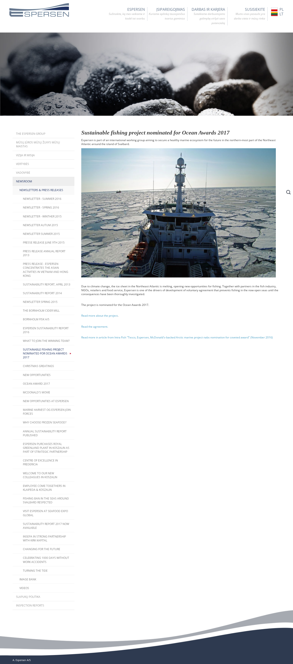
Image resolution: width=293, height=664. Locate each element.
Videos (24, 588)
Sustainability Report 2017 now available (46, 526)
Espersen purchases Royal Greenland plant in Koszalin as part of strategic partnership (46, 448)
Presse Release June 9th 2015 (44, 242)
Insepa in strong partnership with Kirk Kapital (44, 538)
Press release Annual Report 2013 (44, 253)
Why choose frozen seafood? (44, 422)
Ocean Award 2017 (36, 384)
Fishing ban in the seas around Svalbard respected (46, 500)
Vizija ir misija (25, 155)
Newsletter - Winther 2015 (42, 216)
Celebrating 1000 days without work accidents (46, 560)
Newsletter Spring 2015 (40, 302)
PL (281, 9)
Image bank (27, 579)
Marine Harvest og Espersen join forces (47, 412)
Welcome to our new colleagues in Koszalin (40, 475)
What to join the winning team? (46, 341)
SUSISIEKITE (249, 13)
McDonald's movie (36, 392)
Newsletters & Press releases (41, 190)
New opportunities (37, 375)
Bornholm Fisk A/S (36, 319)
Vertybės (22, 164)
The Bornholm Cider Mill (41, 311)
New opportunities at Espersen (46, 401)
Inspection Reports (30, 605)
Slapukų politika (28, 597)
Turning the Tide (35, 571)
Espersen (127, 13)
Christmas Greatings (38, 366)
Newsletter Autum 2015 (40, 225)
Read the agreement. (94, 327)
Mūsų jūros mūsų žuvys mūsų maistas (38, 144)
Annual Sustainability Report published (45, 433)
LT (281, 14)
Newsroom (24, 181)
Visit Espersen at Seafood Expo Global (45, 513)
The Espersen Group (30, 134)
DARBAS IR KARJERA (208, 16)
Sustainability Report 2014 (42, 293)
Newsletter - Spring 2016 (41, 207)
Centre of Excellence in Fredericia (40, 462)
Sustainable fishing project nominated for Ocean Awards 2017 (45, 353)
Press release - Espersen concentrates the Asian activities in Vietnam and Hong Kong (45, 269)
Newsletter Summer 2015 (41, 234)
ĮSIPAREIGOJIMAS (167, 13)
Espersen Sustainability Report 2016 (46, 330)
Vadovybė (23, 173)
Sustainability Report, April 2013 (46, 284)
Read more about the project (99, 316)
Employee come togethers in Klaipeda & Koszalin (44, 488)
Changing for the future (41, 549)
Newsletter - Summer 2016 (42, 199)
